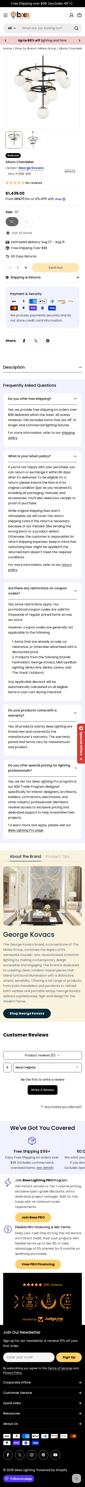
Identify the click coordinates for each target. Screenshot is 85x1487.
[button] (5, 40)
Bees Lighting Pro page (25, 830)
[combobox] (42, 28)
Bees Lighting (25, 1470)
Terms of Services (60, 1368)
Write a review (42, 1090)
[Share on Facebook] (24, 341)
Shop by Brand (25, 48)
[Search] (76, 28)
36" (28, 222)
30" (14, 222)
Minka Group (47, 48)
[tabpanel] (42, 942)
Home (7, 48)
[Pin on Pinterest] (48, 341)
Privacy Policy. (12, 1373)
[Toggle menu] (5, 15)
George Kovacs (31, 168)
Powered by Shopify (51, 1470)
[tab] (25, 858)
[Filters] (7, 1067)
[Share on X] (36, 341)
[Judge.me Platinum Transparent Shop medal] (42, 1301)
